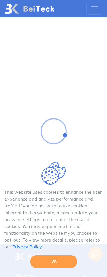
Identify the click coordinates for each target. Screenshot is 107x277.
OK (54, 261)
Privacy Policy (27, 247)
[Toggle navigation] (94, 9)
